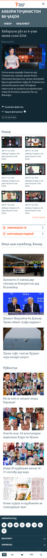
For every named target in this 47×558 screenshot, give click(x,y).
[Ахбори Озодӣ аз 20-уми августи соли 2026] (35, 169)
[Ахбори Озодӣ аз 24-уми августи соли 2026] (35, 142)
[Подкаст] (4, 530)
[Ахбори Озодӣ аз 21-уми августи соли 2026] (12, 169)
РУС (31, 555)
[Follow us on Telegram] (34, 525)
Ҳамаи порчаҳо (39, 217)
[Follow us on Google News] (4, 525)
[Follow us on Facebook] (10, 525)
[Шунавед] (12, 555)
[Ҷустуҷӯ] (41, 555)
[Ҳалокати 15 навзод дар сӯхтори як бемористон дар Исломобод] (23, 265)
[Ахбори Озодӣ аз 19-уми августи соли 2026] (12, 196)
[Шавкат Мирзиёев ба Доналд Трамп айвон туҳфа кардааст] (23, 304)
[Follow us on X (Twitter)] (28, 525)
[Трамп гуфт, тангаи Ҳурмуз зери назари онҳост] (23, 339)
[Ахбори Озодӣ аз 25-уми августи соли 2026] (12, 142)
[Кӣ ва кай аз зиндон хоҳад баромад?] (23, 384)
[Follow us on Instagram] (22, 525)
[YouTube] (22, 555)
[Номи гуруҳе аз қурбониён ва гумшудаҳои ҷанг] (23, 488)
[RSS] (40, 525)
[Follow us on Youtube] (16, 525)
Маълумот (23, 24)
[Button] (12, 107)
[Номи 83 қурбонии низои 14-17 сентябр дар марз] (23, 454)
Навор (8, 24)
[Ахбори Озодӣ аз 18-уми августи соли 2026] (35, 196)
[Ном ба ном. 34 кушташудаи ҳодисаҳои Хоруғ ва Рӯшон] (23, 419)
